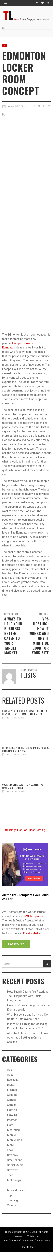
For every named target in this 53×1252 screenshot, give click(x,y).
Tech (10, 1175)
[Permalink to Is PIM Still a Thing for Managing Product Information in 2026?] (26, 769)
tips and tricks (16, 1190)
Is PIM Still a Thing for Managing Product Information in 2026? (26, 749)
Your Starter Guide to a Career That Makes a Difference (23, 786)
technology (14, 1180)
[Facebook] (37, 3)
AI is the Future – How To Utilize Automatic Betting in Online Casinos (27, 1037)
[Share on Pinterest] (49, 106)
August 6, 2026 (18, 718)
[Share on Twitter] (39, 106)
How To (12, 1115)
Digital (11, 1084)
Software (13, 1170)
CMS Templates (33, 916)
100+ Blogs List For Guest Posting (23, 830)
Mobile (11, 1135)
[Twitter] (42, 3)
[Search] (5, 3)
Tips (5, 45)
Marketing (13, 1130)
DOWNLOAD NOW (16, 944)
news (10, 1150)
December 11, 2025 (19, 754)
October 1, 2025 (18, 791)
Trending (12, 1200)
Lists (10, 1125)
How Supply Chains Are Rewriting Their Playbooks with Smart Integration (24, 712)
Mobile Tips (14, 1140)
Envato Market (32, 933)
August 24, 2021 (21, 106)
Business (12, 1079)
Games (11, 1100)
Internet (12, 1120)
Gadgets (12, 1094)
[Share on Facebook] (34, 106)
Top (9, 1195)
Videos (11, 1205)
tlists (8, 718)
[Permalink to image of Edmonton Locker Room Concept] (26, 220)
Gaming (11, 1105)
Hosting (12, 1110)
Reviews (12, 1155)
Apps (10, 1074)
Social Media (15, 1165)
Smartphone (14, 1160)
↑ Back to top (26, 1247)
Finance (12, 1089)
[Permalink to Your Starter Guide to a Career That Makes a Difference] (26, 806)
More (10, 1145)
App (9, 1069)
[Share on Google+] (44, 106)
